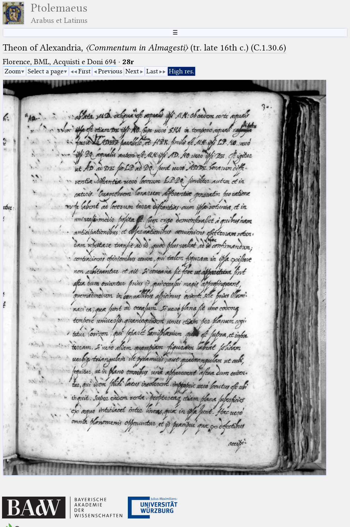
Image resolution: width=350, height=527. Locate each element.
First (84, 71)
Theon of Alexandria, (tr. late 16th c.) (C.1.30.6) (144, 47)
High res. (181, 71)
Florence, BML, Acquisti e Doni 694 (59, 61)
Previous (110, 71)
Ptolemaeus (59, 13)
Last (152, 71)
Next (132, 71)
